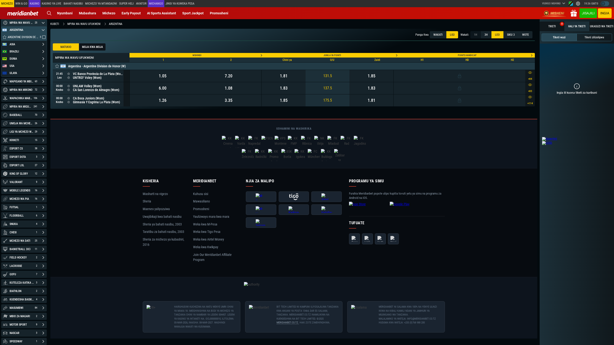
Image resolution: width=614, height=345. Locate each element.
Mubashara (87, 13)
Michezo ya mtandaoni (101, 3)
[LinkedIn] (367, 238)
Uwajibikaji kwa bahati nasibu (162, 216)
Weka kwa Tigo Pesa (206, 232)
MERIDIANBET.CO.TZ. (288, 322)
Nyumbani (65, 13)
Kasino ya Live (51, 3)
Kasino (34, 3)
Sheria (147, 201)
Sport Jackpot (193, 13)
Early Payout (131, 13)
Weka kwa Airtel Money (208, 239)
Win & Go (21, 3)
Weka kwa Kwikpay (205, 247)
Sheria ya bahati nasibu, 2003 (162, 224)
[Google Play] (409, 208)
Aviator (141, 3)
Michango (156, 3)
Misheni (557, 13)
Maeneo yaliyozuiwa (156, 209)
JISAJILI (588, 13)
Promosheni (219, 13)
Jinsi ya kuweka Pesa (179, 3)
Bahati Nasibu (73, 3)
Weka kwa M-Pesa (205, 224)
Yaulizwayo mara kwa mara (211, 216)
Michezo (108, 13)
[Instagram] (380, 238)
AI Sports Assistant (161, 13)
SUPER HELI (126, 3)
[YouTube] (393, 238)
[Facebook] (354, 238)
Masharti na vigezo (155, 194)
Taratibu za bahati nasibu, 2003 (163, 232)
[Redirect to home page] (23, 13)
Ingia (604, 13)
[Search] (49, 13)
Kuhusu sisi (200, 194)
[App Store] (368, 208)
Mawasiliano (201, 201)
